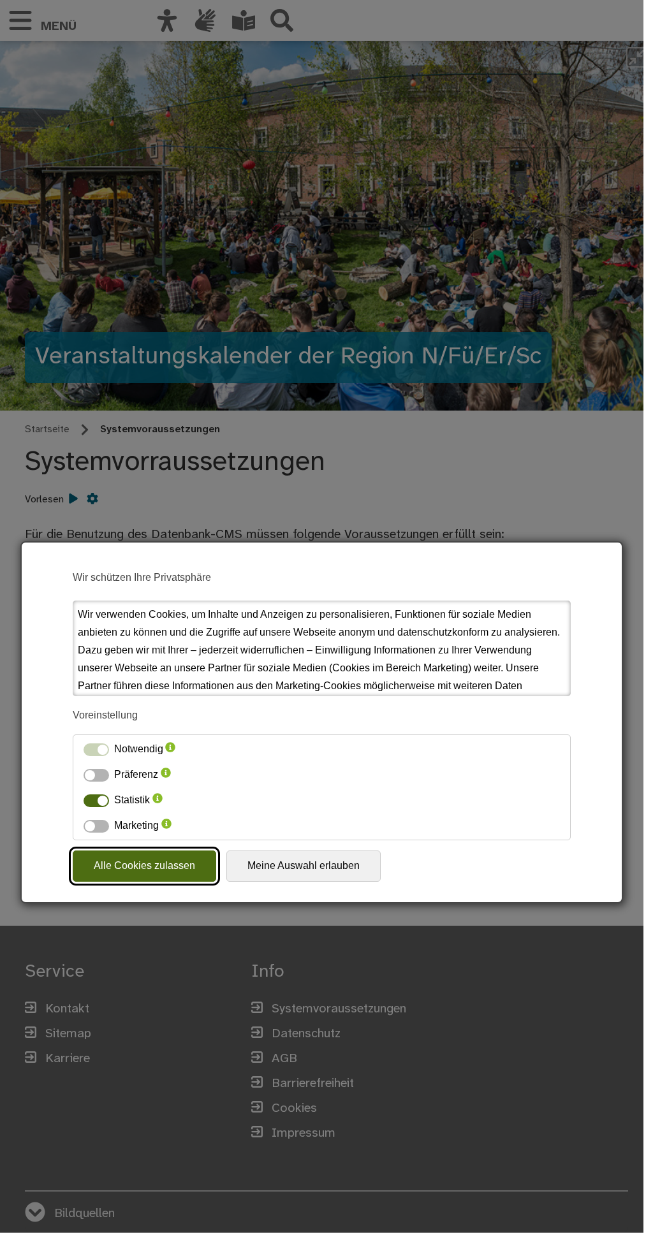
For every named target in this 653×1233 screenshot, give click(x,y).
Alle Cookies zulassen (144, 865)
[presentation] (170, 749)
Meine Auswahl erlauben (303, 865)
